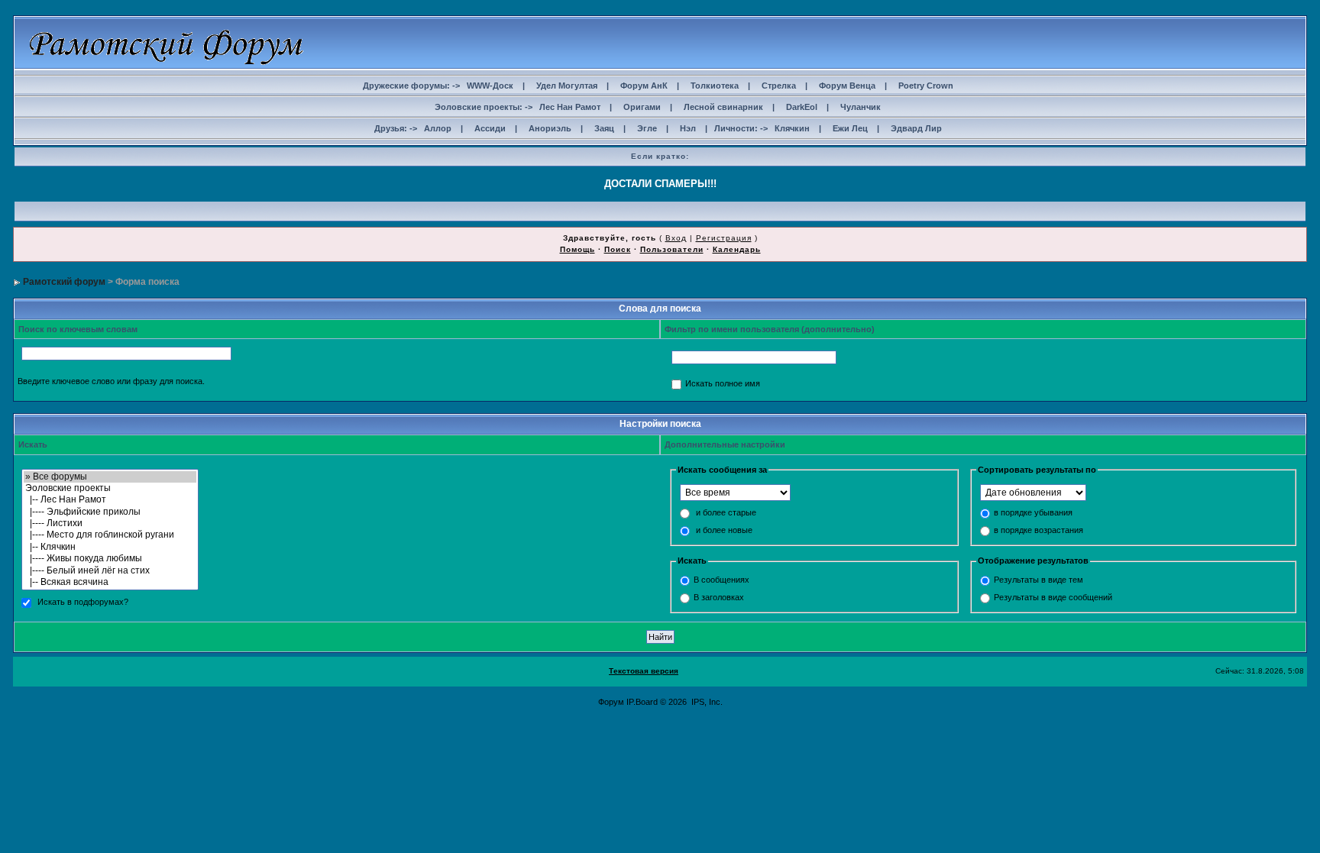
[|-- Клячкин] (110, 547)
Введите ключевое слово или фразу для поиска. (111, 381)
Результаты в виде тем (1038, 579)
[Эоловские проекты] (110, 488)
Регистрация (724, 238)
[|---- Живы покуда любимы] (110, 558)
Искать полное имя (722, 384)
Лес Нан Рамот (569, 106)
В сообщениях (721, 579)
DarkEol (801, 106)
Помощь (577, 249)
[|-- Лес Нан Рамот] (110, 500)
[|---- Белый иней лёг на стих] (110, 571)
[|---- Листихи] (110, 523)
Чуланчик (860, 106)
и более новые (724, 530)
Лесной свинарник (723, 106)
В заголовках (719, 597)
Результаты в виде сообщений (1053, 597)
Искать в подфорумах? (82, 602)
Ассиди (490, 128)
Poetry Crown (925, 85)
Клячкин (792, 128)
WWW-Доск (490, 85)
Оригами (642, 106)
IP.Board (642, 701)
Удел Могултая (566, 85)
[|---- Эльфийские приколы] (110, 512)
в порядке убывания (1033, 513)
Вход (676, 238)
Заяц (604, 128)
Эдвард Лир (916, 128)
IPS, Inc (705, 701)
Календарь (737, 249)
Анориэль (550, 128)
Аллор (437, 128)
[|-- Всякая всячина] (110, 582)
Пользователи (672, 249)
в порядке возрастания (1038, 530)
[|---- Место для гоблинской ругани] (110, 535)
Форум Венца (847, 85)
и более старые (726, 513)
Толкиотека (715, 85)
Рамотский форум (64, 281)
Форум (611, 701)
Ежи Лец (850, 128)
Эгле (647, 128)
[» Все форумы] (110, 477)
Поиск (617, 249)
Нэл (688, 128)
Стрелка (779, 85)
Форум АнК (644, 85)
